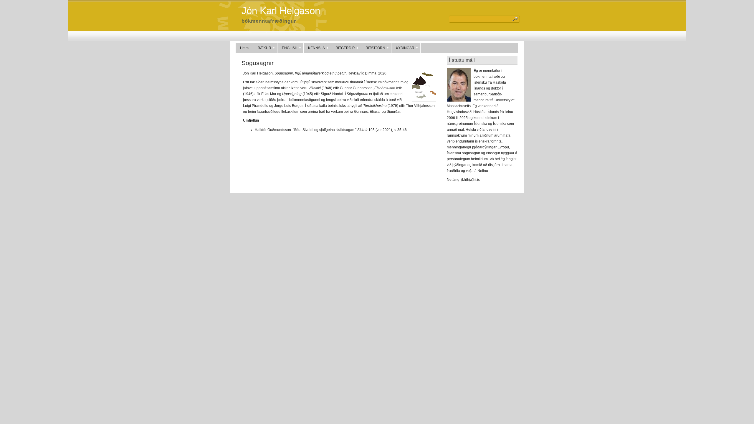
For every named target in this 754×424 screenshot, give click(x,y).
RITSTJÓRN (375, 48)
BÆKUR (264, 48)
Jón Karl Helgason (281, 10)
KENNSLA (316, 48)
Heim (244, 48)
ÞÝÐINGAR (405, 48)
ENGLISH (289, 48)
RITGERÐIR (345, 48)
